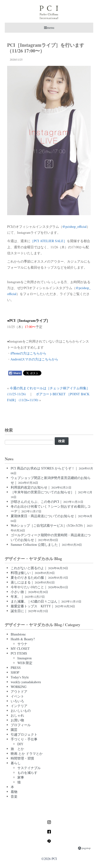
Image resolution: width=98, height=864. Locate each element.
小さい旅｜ (29, 591)
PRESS (16, 667)
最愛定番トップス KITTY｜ (43, 606)
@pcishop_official (74, 226)
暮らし (16, 763)
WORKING (18, 686)
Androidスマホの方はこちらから (34, 359)
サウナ (22, 643)
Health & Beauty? (23, 639)
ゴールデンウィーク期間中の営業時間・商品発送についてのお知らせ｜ (51, 537)
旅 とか (17, 748)
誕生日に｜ (29, 611)
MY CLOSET (20, 648)
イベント (17, 696)
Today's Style (20, 677)
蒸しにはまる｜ (33, 582)
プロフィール (21, 725)
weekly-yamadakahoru (26, 682)
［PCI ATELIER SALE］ (48, 241)
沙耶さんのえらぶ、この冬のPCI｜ (47, 501)
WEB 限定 (24, 663)
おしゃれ (17, 715)
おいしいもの (21, 710)
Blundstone (18, 634)
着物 (14, 791)
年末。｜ (28, 596)
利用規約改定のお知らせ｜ (41, 487)
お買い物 (17, 720)
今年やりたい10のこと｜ (39, 587)
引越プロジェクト (24, 734)
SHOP (15, 672)
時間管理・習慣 (22, 758)
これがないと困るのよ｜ (39, 568)
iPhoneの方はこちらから (28, 353)
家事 (20, 777)
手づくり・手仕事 (24, 739)
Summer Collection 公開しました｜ (46, 544)
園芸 (14, 729)
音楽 (14, 796)
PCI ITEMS (19, 653)
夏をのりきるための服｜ (39, 577)
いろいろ (17, 701)
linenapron (24, 658)
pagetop (86, 848)
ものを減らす (27, 772)
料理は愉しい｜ (33, 572)
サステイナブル (29, 767)
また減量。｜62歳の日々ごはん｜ (46, 601)
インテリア (19, 705)
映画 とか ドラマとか (27, 753)
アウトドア (19, 691)
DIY (20, 744)
